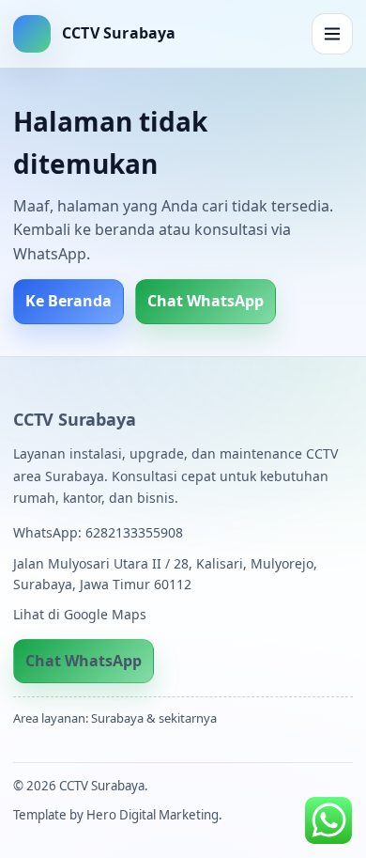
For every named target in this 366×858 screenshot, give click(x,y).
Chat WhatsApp (205, 300)
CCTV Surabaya (74, 419)
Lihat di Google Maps (79, 614)
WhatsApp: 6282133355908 (98, 532)
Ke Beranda (68, 300)
